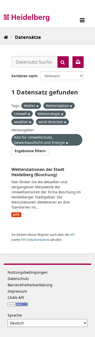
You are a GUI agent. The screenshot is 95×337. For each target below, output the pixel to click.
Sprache (15, 315)
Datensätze (28, 37)
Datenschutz (18, 278)
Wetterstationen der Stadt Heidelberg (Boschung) (37, 172)
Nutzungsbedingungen (28, 272)
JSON (16, 214)
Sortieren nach (24, 75)
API (72, 234)
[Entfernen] (37, 106)
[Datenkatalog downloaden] (78, 62)
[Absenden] (63, 62)
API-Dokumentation (34, 240)
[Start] (6, 37)
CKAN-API (16, 297)
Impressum (17, 291)
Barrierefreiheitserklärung (30, 284)
